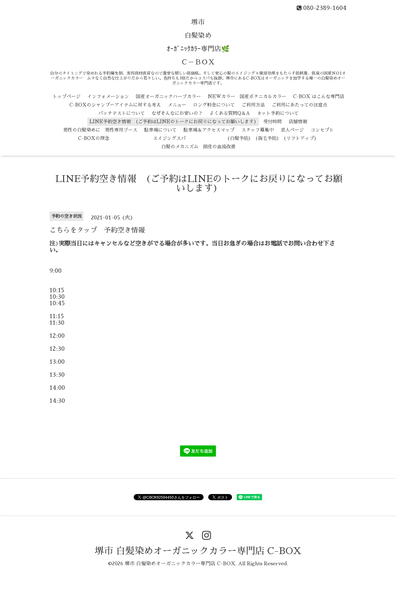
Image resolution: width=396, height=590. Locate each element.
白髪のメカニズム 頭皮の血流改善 (198, 146)
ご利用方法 (253, 104)
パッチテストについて (121, 113)
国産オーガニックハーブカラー (168, 96)
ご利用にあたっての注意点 (299, 104)
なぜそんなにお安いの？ (177, 113)
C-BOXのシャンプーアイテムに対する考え (115, 104)
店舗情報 (298, 121)
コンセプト (322, 130)
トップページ (66, 96)
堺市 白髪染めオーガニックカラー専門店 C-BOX (198, 551)
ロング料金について (214, 104)
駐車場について (160, 130)
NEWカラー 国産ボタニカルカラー (247, 96)
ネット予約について (278, 113)
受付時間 (272, 121)
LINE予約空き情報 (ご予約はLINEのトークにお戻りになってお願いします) (172, 121)
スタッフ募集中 (257, 130)
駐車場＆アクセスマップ (209, 130)
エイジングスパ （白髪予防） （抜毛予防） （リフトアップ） (217, 138)
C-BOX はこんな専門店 (318, 96)
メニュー (177, 104)
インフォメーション (108, 96)
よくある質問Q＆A (229, 113)
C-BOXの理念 (93, 138)
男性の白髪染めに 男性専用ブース (100, 130)
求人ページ (292, 130)
